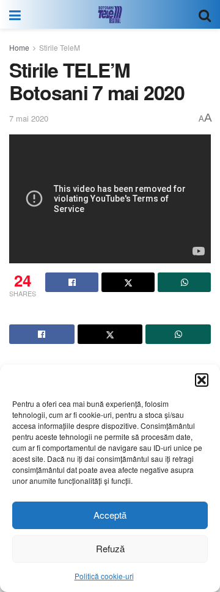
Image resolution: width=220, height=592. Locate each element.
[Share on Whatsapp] (184, 282)
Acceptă (110, 514)
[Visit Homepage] (110, 14)
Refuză (110, 548)
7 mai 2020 (28, 118)
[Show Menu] (15, 14)
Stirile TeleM (59, 47)
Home (19, 47)
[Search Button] (205, 14)
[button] (202, 380)
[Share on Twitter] (128, 282)
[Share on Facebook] (71, 282)
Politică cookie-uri (104, 576)
